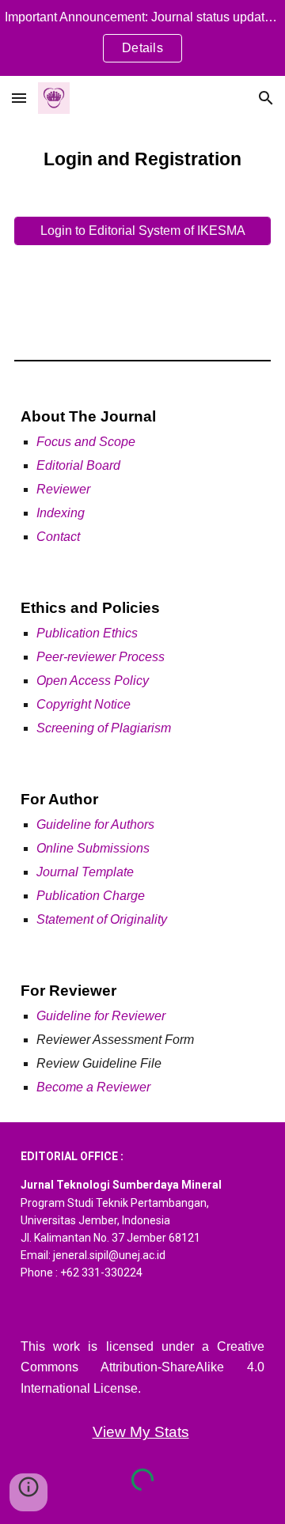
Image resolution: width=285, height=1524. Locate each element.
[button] (19, 97)
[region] (142, 38)
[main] (142, 159)
